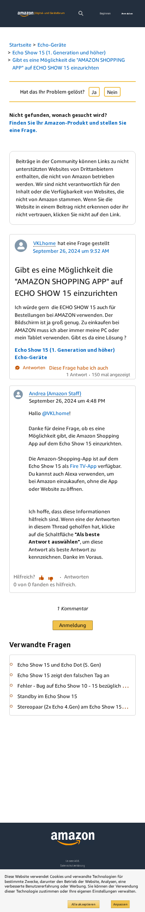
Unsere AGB (72, 861)
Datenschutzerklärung (72, 865)
